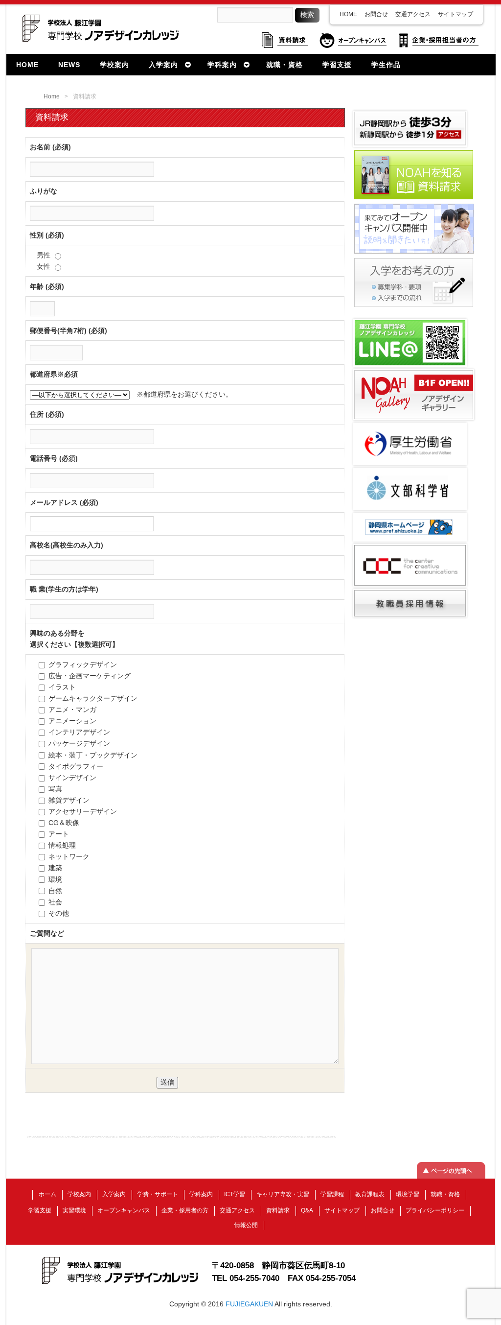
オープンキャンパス (123, 1210)
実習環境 (74, 1210)
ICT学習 (234, 1194)
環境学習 (407, 1194)
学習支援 (39, 1210)
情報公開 (246, 1225)
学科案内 (201, 1194)
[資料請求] (413, 198)
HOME (348, 14)
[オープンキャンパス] (414, 252)
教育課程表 (370, 1194)
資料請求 (278, 1210)
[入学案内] (413, 306)
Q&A (307, 1210)
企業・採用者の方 (184, 1210)
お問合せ (376, 14)
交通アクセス (413, 14)
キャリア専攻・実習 (282, 1194)
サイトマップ (455, 14)
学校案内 (79, 1194)
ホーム (47, 1194)
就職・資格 (445, 1194)
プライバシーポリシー (435, 1210)
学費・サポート (157, 1194)
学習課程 (332, 1194)
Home (52, 96)
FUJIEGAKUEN (249, 1304)
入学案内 (114, 1194)
